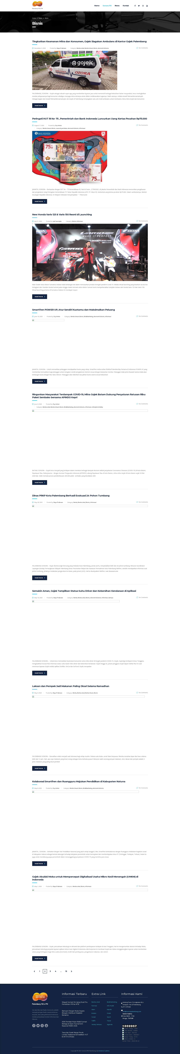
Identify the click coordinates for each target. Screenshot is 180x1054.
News (117, 6)
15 (66, 971)
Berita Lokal (96, 1002)
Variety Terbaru (97, 1024)
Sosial (94, 1017)
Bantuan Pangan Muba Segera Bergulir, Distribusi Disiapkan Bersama (73, 1013)
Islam (93, 1009)
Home (96, 6)
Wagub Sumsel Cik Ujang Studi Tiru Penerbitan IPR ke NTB (75, 1003)
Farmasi (94, 1006)
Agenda (109, 1024)
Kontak (126, 6)
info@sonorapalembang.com (132, 1011)
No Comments (143, 48)
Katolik (109, 1009)
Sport (109, 1017)
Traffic (94, 1021)
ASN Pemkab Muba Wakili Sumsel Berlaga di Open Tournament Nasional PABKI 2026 (74, 1024)
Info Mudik (110, 1006)
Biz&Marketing (112, 1002)
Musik (109, 1013)
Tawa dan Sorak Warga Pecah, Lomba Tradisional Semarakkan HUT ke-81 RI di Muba (75, 1035)
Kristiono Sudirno (104, 1051)
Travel (109, 1021)
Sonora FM (107, 6)
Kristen (94, 1013)
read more (39, 105)
